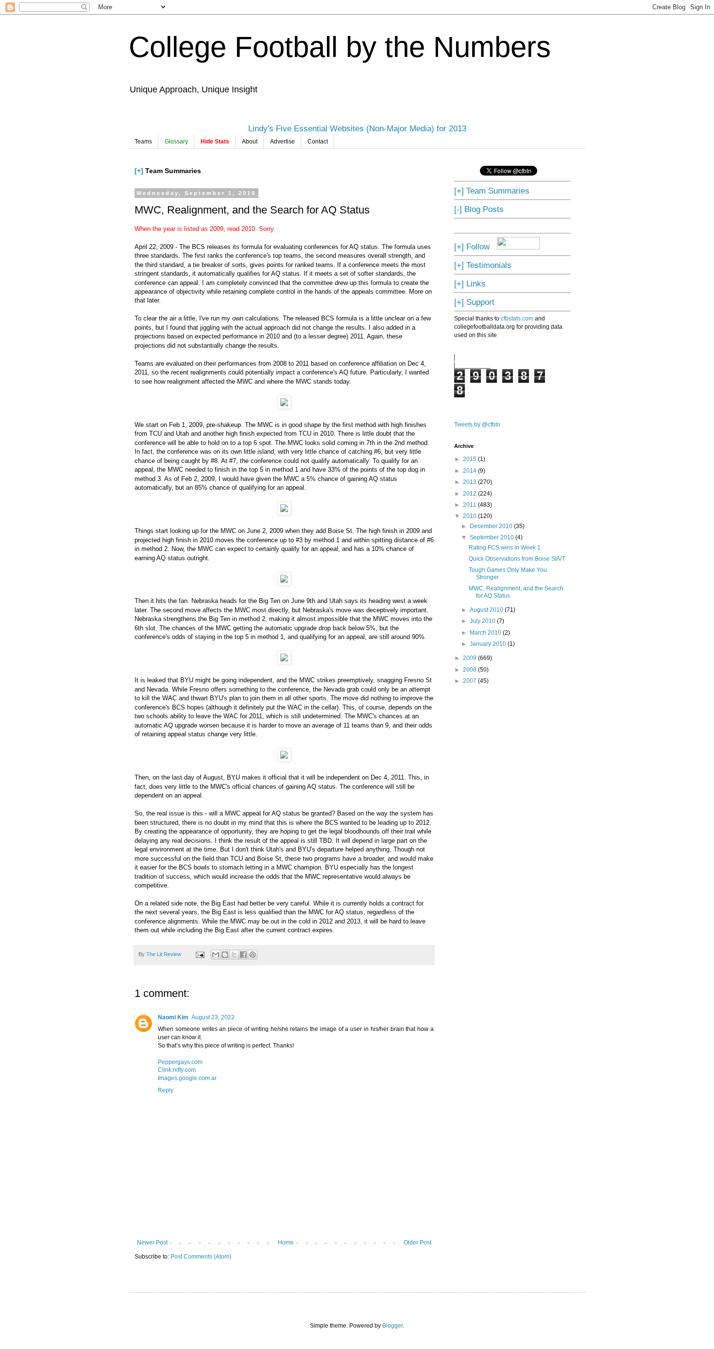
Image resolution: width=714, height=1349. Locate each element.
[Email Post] (199, 954)
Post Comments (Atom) (200, 1256)
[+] (139, 171)
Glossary (176, 141)
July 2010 (483, 621)
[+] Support (474, 302)
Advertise (282, 141)
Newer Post (152, 1242)
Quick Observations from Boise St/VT (517, 558)
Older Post (417, 1242)
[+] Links (470, 283)
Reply (165, 1090)
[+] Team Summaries (491, 190)
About (249, 141)
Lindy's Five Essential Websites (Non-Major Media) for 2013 (357, 128)
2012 (470, 493)
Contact (317, 141)
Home (286, 1242)
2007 (470, 680)
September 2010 (492, 537)
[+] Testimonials (482, 265)
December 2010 (492, 526)
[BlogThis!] (225, 954)
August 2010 (487, 609)
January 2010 (489, 643)
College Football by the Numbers (340, 47)
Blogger (392, 1325)
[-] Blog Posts (479, 209)
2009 (470, 658)
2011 (470, 504)
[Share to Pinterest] (252, 954)
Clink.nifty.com (177, 1069)
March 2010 (486, 632)
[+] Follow (472, 246)
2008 (470, 669)
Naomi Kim (173, 1017)
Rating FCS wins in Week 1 (505, 547)
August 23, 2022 (213, 1017)
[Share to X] (234, 954)
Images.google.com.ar (187, 1078)
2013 (470, 482)
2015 (470, 459)
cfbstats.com (517, 318)
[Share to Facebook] (243, 954)
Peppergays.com (180, 1062)
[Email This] (216, 954)
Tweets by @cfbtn (477, 424)
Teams (143, 141)
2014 (470, 470)
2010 (470, 516)
